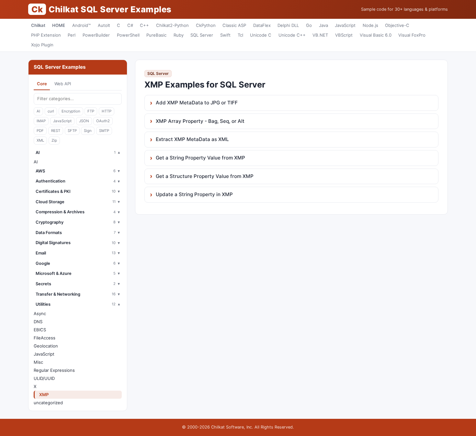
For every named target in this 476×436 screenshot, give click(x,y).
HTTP (106, 111)
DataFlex (262, 25)
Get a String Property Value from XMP (200, 158)
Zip (54, 140)
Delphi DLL (288, 25)
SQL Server (201, 35)
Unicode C (260, 35)
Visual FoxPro (411, 35)
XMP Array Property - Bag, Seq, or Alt (200, 121)
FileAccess (44, 337)
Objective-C (397, 25)
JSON (84, 121)
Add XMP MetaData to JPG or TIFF (197, 103)
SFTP (72, 130)
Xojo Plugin (42, 44)
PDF (40, 130)
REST (55, 130)
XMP (44, 394)
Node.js (370, 25)
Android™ (81, 25)
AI (38, 111)
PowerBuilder (96, 35)
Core (42, 83)
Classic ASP (234, 25)
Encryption (71, 111)
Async (40, 313)
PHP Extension (46, 35)
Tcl (240, 35)
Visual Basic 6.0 (375, 35)
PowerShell (128, 35)
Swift (225, 35)
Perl (71, 35)
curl (51, 111)
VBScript (344, 35)
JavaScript (345, 25)
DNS (38, 321)
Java (323, 25)
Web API (62, 83)
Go (309, 25)
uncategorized (48, 402)
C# (130, 25)
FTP (90, 111)
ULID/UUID (44, 378)
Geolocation (46, 345)
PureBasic (156, 35)
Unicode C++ (292, 35)
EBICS (40, 329)
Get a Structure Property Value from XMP (205, 176)
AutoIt (104, 25)
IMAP (41, 121)
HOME (58, 25)
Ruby (179, 35)
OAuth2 (103, 121)
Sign (88, 130)
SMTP (104, 130)
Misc (38, 362)
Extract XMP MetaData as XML (192, 139)
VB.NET (320, 35)
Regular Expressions (54, 370)
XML (40, 140)
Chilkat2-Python (172, 25)
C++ (144, 25)
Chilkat (38, 25)
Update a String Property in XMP (194, 194)
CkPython (206, 25)
